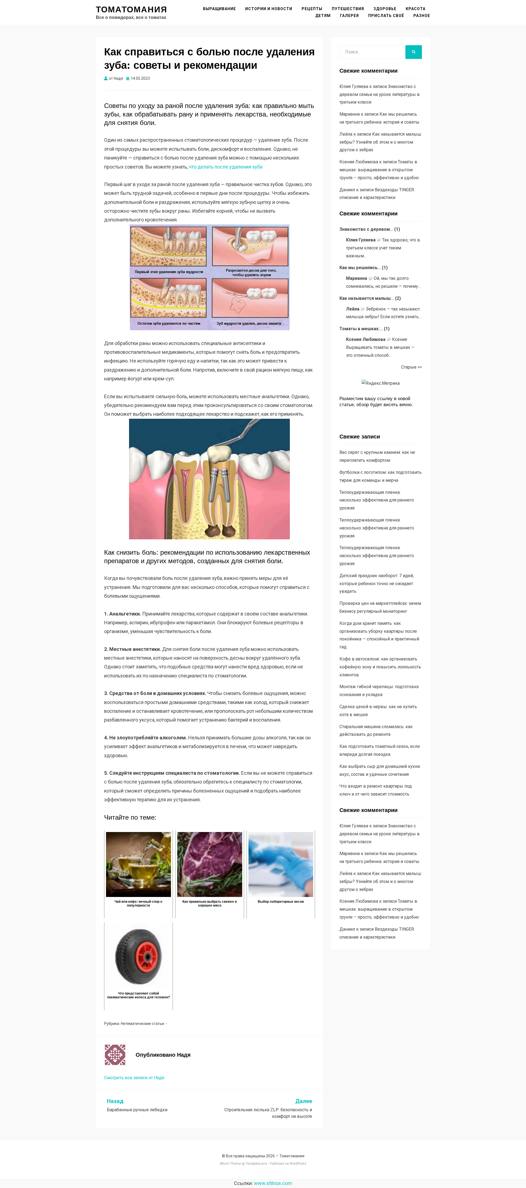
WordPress (298, 1164)
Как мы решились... (360, 267)
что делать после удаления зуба (225, 167)
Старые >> (411, 367)
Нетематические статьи (142, 1023)
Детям (323, 15)
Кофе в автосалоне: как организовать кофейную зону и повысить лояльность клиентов (380, 666)
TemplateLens (256, 1164)
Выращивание (219, 9)
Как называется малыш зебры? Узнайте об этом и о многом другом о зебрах (380, 142)
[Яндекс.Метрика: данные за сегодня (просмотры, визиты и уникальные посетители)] (381, 384)
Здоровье (384, 9)
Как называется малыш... (366, 298)
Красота (415, 9)
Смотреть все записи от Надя (134, 1077)
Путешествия (348, 9)
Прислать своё (386, 15)
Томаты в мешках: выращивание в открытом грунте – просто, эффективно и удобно (379, 169)
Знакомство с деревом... (366, 229)
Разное (421, 15)
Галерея (349, 15)
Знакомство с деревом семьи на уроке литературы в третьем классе (379, 94)
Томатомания (131, 9)
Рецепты (312, 9)
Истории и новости (268, 9)
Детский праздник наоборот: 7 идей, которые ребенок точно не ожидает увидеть (376, 583)
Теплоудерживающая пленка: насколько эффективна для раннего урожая (376, 500)
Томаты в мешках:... (361, 328)
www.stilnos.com (273, 1183)
